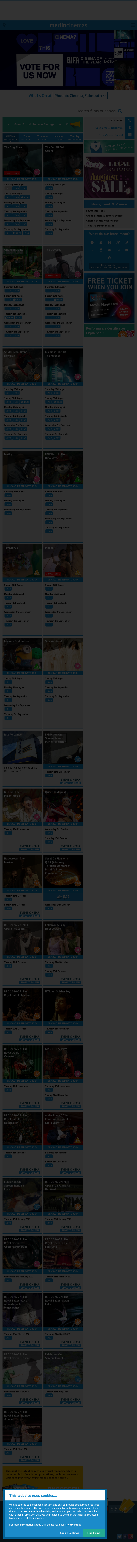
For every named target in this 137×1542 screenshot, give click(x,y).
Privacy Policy (73, 1524)
